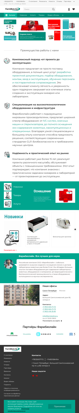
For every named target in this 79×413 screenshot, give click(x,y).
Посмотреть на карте (51, 321)
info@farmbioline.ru (50, 316)
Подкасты (7, 384)
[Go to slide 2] (69, 192)
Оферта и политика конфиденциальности (11, 389)
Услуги (33, 15)
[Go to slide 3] (71, 192)
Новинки (23, 15)
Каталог (12, 15)
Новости (52, 1)
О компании (33, 1)
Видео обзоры (53, 15)
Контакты (7, 375)
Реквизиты (43, 1)
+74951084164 (20, 1)
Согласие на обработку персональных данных (12, 395)
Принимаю (59, 406)
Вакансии (7, 371)
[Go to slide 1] (67, 192)
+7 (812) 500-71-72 (49, 307)
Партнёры (67, 1)
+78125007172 (8, 1)
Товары (42, 15)
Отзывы (59, 1)
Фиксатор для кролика (62, 237)
